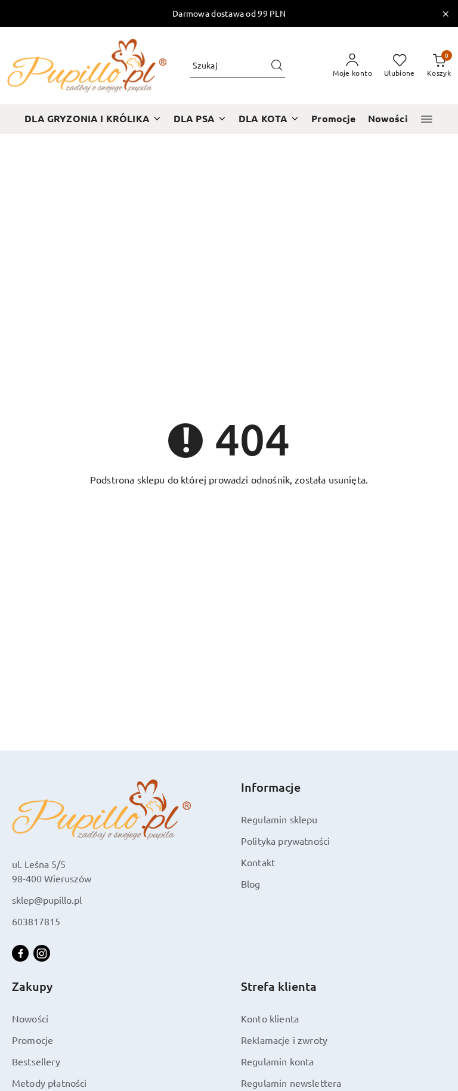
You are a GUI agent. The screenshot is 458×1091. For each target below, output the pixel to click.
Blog (251, 883)
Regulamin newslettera (291, 1083)
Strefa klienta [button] (279, 986)
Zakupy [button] (32, 986)
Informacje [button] (271, 787)
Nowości (30, 1018)
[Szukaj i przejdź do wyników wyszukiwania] (276, 66)
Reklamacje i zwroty (284, 1040)
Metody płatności (49, 1083)
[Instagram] (41, 953)
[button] (427, 119)
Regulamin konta (277, 1061)
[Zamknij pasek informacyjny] (445, 13)
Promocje (32, 1040)
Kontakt (258, 862)
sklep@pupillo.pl (47, 900)
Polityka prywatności (285, 841)
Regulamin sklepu (279, 819)
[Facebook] (20, 953)
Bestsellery (36, 1061)
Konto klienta (270, 1018)
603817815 (36, 921)
